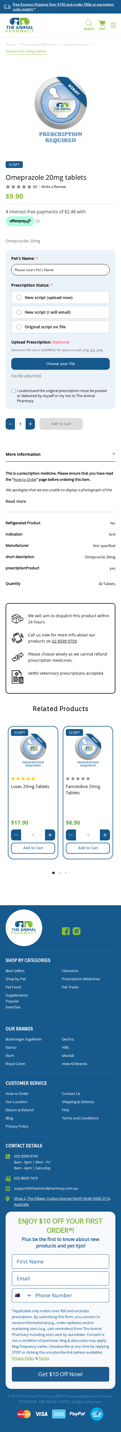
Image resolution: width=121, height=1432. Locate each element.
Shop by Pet (16, 978)
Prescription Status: (32, 285)
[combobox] (22, 1295)
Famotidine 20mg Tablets (83, 789)
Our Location (17, 1101)
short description (20, 556)
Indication (14, 534)
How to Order (25, 479)
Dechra (68, 1039)
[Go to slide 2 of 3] (60, 873)
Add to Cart (33, 848)
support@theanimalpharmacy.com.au (46, 1188)
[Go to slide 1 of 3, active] (54, 873)
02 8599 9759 (64, 641)
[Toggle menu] (113, 25)
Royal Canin (15, 1063)
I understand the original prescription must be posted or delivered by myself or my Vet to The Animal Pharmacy (62, 395)
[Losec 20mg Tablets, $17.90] (33, 750)
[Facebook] (66, 931)
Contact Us (71, 1093)
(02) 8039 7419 (26, 1178)
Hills (65, 1047)
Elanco (11, 1047)
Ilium (10, 1055)
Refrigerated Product (23, 522)
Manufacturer (17, 545)
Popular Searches (13, 1004)
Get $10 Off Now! (60, 1374)
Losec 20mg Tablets (30, 786)
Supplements (17, 995)
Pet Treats (70, 987)
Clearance (70, 970)
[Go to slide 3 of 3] (66, 873)
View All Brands (74, 1063)
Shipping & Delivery (78, 1101)
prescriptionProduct (22, 567)
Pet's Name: (24, 258)
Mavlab (68, 1055)
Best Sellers (15, 970)
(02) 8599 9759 (26, 1156)
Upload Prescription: (40, 342)
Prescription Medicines (81, 978)
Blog (9, 1118)
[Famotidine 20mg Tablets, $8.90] (88, 750)
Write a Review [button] (53, 186)
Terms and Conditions (80, 1118)
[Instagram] (76, 931)
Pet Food (13, 987)
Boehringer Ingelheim (24, 1039)
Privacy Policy (17, 1126)
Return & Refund (19, 1109)
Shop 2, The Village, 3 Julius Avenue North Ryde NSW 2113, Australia (62, 1201)
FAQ (65, 1109)
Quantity (13, 583)
